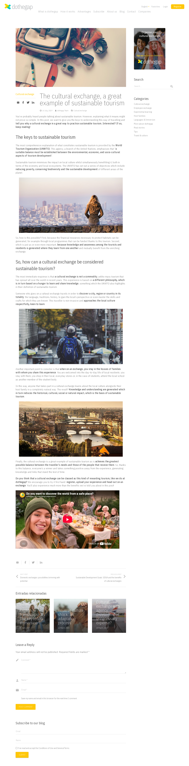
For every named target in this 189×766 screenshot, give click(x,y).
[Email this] (18, 102)
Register (178, 6)
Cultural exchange (25, 94)
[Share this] (23, 102)
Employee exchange (143, 108)
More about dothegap (143, 123)
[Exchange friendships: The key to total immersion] (33, 616)
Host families (140, 116)
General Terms (63, 748)
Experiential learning (143, 112)
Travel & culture (141, 135)
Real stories (139, 127)
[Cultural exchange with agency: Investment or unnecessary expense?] (109, 616)
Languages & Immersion (144, 119)
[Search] (170, 86)
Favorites (156, 6)
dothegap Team (62, 110)
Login (165, 6)
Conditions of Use (46, 748)
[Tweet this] (28, 102)
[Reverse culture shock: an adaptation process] (71, 616)
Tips (136, 131)
